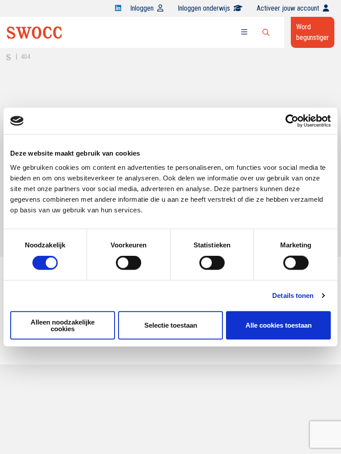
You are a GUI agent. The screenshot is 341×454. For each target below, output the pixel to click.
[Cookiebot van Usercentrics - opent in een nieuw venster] (292, 121)
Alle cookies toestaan (279, 325)
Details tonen (292, 295)
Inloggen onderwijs (204, 8)
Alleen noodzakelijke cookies (63, 325)
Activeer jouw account (288, 8)
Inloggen (142, 8)
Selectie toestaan (170, 325)
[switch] (128, 263)
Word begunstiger (312, 32)
